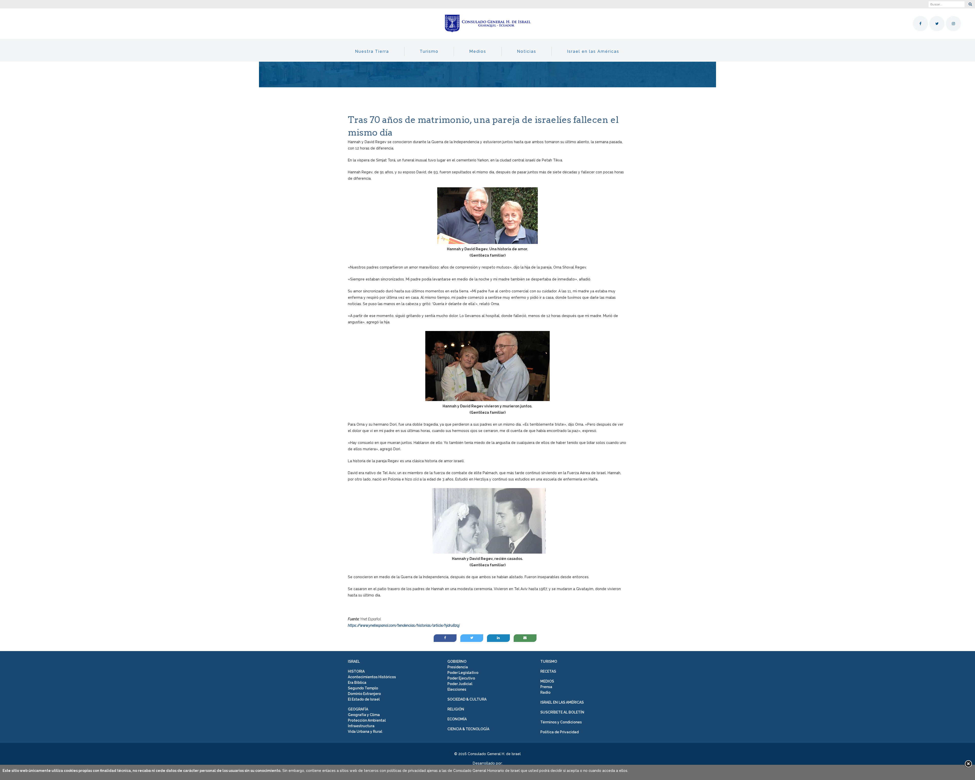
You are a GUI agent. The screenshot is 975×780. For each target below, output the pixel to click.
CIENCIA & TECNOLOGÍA (468, 729)
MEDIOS (547, 681)
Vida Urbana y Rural (365, 731)
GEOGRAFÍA (358, 709)
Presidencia (457, 667)
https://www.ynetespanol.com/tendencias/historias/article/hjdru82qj (404, 625)
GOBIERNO (456, 661)
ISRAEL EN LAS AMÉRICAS (562, 702)
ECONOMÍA (457, 719)
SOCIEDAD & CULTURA (466, 699)
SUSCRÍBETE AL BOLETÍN (562, 712)
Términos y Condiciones (561, 722)
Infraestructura (361, 726)
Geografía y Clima (364, 715)
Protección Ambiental (367, 720)
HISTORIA (356, 671)
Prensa (546, 687)
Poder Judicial (459, 684)
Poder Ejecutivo (461, 678)
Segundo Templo (363, 688)
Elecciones (456, 689)
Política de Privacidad (559, 732)
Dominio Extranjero (364, 694)
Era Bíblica (357, 683)
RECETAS (548, 671)
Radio (545, 692)
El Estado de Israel (364, 699)
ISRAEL (354, 661)
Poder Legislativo (462, 673)
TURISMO (548, 661)
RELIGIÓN (455, 709)
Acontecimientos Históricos (372, 677)
